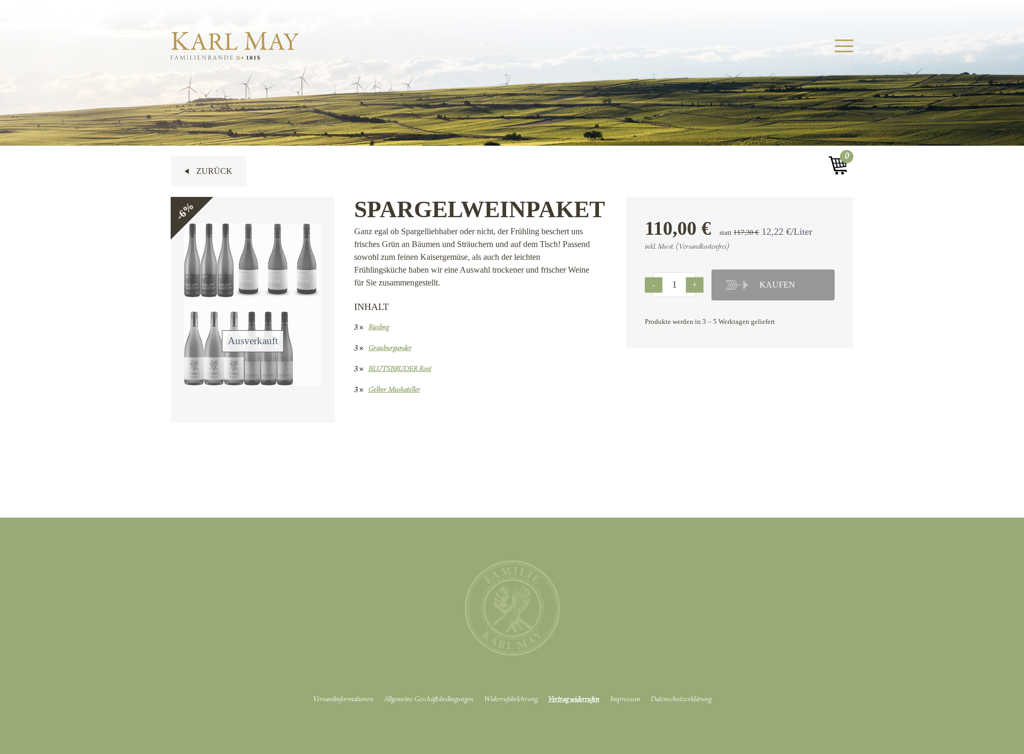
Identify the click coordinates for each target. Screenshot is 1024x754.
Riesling (379, 327)
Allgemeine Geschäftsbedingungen (429, 699)
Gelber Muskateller (394, 390)
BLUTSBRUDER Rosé (400, 369)
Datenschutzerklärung (681, 699)
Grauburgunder (390, 348)
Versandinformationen (343, 699)
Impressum (625, 699)
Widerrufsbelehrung (511, 699)
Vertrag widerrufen (573, 699)
